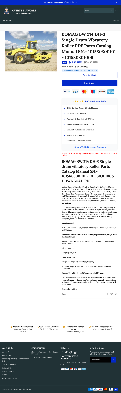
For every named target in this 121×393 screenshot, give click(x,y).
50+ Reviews (81, 66)
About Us (5, 352)
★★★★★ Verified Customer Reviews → (89, 147)
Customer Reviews (9, 378)
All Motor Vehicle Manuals (41, 358)
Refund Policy (7, 368)
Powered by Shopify (24, 389)
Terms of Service (8, 364)
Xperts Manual (12, 389)
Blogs (4, 375)
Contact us (6, 355)
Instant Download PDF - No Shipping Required (79, 70)
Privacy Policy (8, 371)
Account (115, 21)
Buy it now (89, 83)
